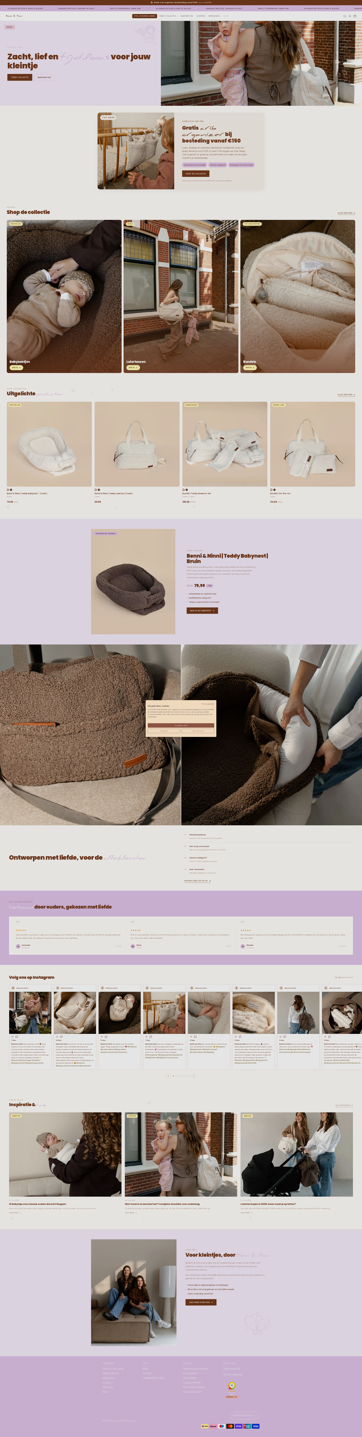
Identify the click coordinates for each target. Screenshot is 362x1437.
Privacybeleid (208, 703)
